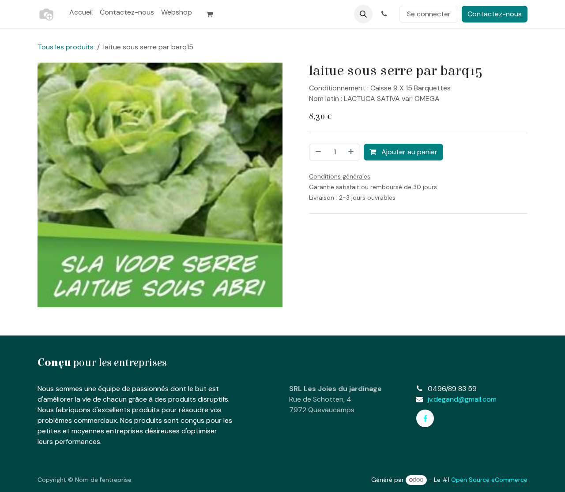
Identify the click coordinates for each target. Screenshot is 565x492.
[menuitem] (81, 12)
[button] (363, 14)
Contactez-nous (494, 14)
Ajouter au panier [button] (408, 152)
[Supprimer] (317, 152)
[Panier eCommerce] (213, 14)
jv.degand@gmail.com (462, 399)
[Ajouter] (352, 152)
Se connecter (429, 14)
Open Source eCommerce (489, 480)
